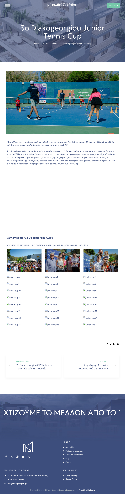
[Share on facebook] (107, 344)
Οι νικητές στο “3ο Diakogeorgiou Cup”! (30, 237)
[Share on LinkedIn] (114, 344)
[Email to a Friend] (118, 344)
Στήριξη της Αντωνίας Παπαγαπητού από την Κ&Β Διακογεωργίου (91, 366)
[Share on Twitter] (110, 344)
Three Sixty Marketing (87, 490)
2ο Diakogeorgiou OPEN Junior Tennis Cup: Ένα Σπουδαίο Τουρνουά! (33, 366)
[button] (113, 5)
